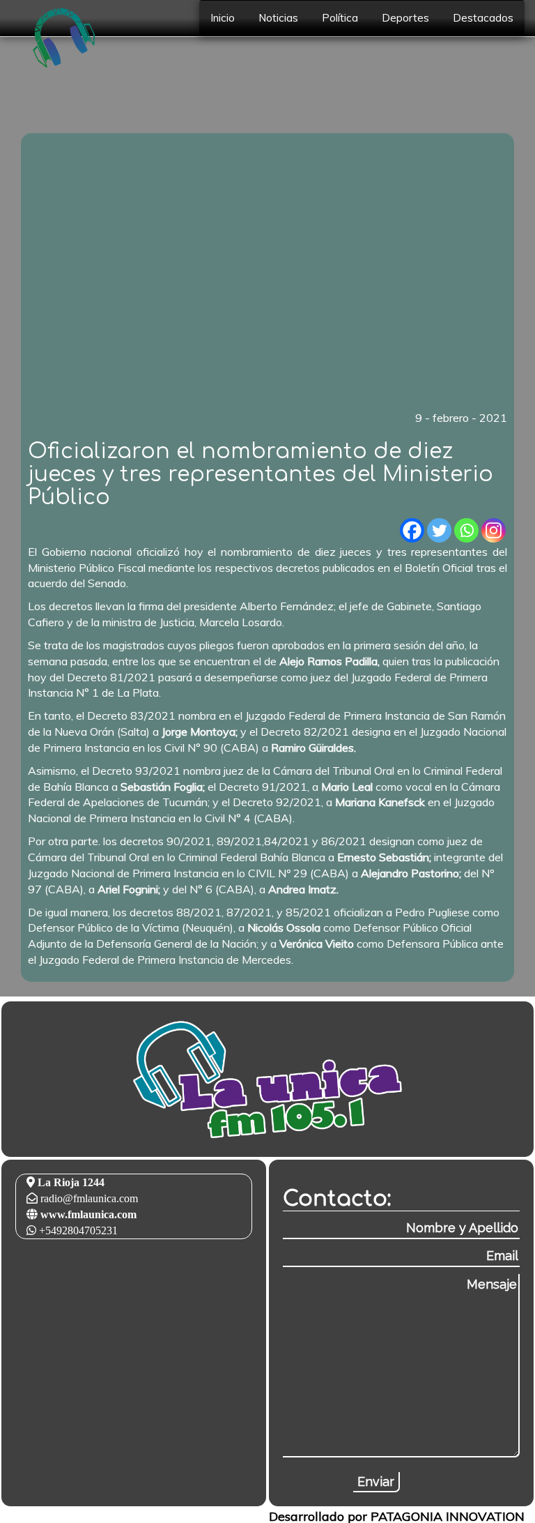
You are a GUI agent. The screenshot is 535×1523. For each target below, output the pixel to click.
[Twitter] (439, 530)
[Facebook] (412, 530)
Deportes (405, 17)
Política (340, 17)
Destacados (483, 17)
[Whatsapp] (466, 530)
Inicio (222, 17)
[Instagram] (493, 530)
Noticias (278, 17)
